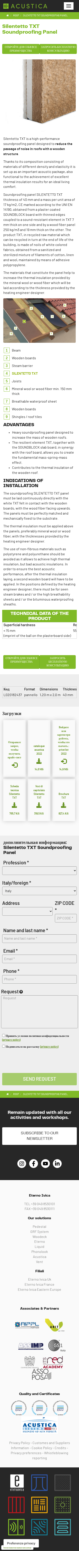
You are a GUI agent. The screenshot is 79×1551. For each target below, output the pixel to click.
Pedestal (39, 1226)
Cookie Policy (42, 1448)
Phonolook (39, 1252)
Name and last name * (25, 930)
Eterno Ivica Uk (39, 1279)
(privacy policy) (11, 1040)
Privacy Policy (19, 1443)
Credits (60, 1448)
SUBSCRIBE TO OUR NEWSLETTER (39, 1136)
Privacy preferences (26, 1453)
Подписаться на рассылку (31, 1046)
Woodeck (39, 1237)
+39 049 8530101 (43, 1204)
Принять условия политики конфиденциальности (35, 1038)
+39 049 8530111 (43, 1209)
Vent (39, 1262)
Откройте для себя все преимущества (21, 49)
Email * (10, 951)
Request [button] (10, 991)
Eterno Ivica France (39, 1284)
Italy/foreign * (16, 883)
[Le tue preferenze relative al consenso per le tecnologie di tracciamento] (21, 1543)
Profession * (16, 862)
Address (11, 903)
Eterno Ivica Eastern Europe (39, 1289)
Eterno (39, 1241)
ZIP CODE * (64, 907)
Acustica (39, 1257)
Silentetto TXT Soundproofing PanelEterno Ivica (25, 6)
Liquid (39, 1246)
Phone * (11, 971)
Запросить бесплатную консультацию (58, 49)
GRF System (39, 1232)
